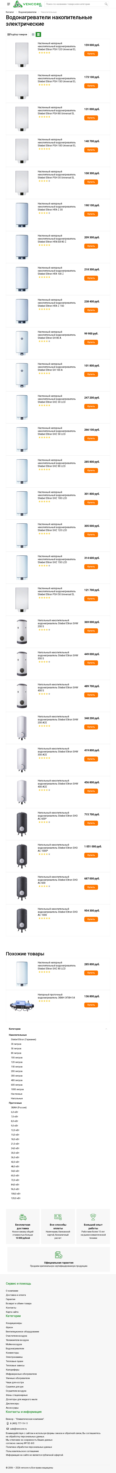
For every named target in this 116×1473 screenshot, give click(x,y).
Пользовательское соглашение (22, 1451)
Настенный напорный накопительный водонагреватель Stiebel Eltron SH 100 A (57, 366)
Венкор (9, 1419)
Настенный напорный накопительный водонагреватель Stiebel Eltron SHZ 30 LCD (57, 399)
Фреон (9, 1327)
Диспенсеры (12, 1403)
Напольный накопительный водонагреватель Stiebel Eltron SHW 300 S (58, 655)
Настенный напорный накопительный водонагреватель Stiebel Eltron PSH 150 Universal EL (57, 78)
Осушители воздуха (16, 1391)
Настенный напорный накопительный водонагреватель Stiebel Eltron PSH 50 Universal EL (57, 591)
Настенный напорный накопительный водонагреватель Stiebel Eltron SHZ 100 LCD (57, 495)
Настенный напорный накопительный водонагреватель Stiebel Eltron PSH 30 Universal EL (57, 174)
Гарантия (10, 1299)
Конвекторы (12, 1352)
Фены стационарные (17, 1395)
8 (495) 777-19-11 (19, 1423)
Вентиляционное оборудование (22, 1331)
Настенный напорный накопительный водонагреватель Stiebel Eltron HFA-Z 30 (57, 206)
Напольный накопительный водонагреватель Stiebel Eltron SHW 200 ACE (58, 719)
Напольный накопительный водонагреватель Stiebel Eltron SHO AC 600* (58, 815)
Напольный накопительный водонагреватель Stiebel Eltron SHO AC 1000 (58, 911)
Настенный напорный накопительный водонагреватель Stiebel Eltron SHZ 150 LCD (57, 559)
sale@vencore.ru (18, 1428)
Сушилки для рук (15, 1386)
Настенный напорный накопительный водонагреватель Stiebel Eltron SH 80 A (57, 334)
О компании (12, 1290)
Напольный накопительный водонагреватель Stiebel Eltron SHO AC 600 (58, 879)
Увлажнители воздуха (17, 1340)
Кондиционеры (14, 1323)
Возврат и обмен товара (18, 1303)
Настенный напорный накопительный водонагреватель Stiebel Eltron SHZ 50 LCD (57, 431)
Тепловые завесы (15, 1365)
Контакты (11, 1307)
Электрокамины (14, 1357)
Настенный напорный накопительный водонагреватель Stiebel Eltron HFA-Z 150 (57, 302)
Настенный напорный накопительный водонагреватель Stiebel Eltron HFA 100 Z (57, 270)
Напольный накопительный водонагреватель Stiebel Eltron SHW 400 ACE (58, 783)
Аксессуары (12, 1407)
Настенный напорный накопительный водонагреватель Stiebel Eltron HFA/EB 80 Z (57, 238)
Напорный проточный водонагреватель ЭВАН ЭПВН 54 (56, 996)
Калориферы (12, 1369)
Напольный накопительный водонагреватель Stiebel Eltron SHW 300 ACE (58, 751)
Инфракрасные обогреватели (21, 1374)
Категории (15, 1029)
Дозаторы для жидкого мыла (21, 1399)
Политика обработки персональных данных (29, 1447)
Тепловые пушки (14, 1361)
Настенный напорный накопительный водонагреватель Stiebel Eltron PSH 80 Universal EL (57, 110)
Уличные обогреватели (18, 1378)
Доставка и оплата (16, 1295)
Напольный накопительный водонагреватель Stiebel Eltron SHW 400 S (58, 687)
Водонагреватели (27, 12)
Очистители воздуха (16, 1335)
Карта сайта (12, 1312)
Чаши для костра (15, 1382)
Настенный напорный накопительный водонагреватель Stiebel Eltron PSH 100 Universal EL (57, 142)
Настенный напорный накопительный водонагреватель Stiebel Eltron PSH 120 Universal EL (57, 46)
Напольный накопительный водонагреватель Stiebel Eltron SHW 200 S (58, 623)
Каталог (10, 12)
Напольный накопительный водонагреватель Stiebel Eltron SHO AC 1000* (58, 847)
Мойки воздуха (14, 1344)
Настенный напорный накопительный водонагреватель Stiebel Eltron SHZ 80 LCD (57, 463)
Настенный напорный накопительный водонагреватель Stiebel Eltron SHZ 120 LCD (57, 527)
